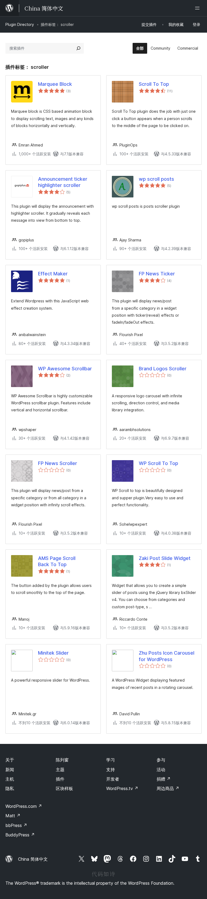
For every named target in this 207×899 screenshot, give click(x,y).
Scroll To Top (154, 84)
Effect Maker (53, 273)
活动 (161, 769)
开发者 (112, 779)
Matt (12, 815)
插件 (60, 779)
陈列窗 (62, 760)
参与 (161, 760)
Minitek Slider (53, 653)
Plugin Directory (19, 24)
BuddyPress (20, 835)
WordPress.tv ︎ (122, 788)
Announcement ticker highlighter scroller (62, 182)
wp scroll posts (156, 179)
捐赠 (164, 779)
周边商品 (168, 788)
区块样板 (64, 788)
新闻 (9, 769)
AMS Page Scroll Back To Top (56, 561)
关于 (9, 760)
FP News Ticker (157, 273)
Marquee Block (55, 84)
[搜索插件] (78, 48)
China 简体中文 (33, 859)
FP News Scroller (57, 463)
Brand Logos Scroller (163, 368)
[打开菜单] (198, 8)
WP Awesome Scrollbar (65, 368)
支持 (110, 769)
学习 (110, 760)
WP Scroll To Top (158, 463)
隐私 (9, 788)
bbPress (16, 825)
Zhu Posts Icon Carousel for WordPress (166, 656)
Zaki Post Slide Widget (165, 558)
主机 (9, 779)
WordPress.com (23, 806)
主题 (60, 769)
